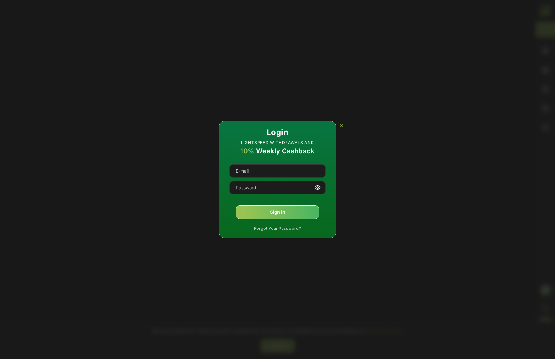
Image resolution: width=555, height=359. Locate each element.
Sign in (277, 212)
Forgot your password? (277, 228)
